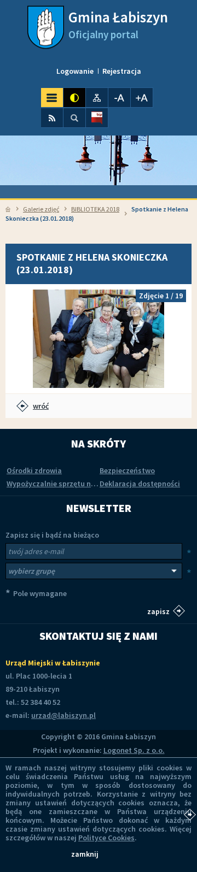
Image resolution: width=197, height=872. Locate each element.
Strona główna (7, 209)
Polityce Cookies (106, 837)
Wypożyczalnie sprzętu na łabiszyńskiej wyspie (87, 483)
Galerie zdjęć (41, 209)
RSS (52, 117)
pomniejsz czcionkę (119, 97)
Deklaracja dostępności (140, 483)
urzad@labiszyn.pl (63, 715)
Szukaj (74, 117)
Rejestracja (121, 71)
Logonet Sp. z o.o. (134, 750)
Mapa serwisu (97, 97)
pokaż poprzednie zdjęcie (24, 338)
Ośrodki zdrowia (34, 470)
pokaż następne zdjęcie (172, 338)
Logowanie (75, 71)
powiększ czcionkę (142, 97)
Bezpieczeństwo (127, 470)
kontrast (74, 97)
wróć (41, 406)
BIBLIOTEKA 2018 (95, 209)
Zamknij (85, 854)
